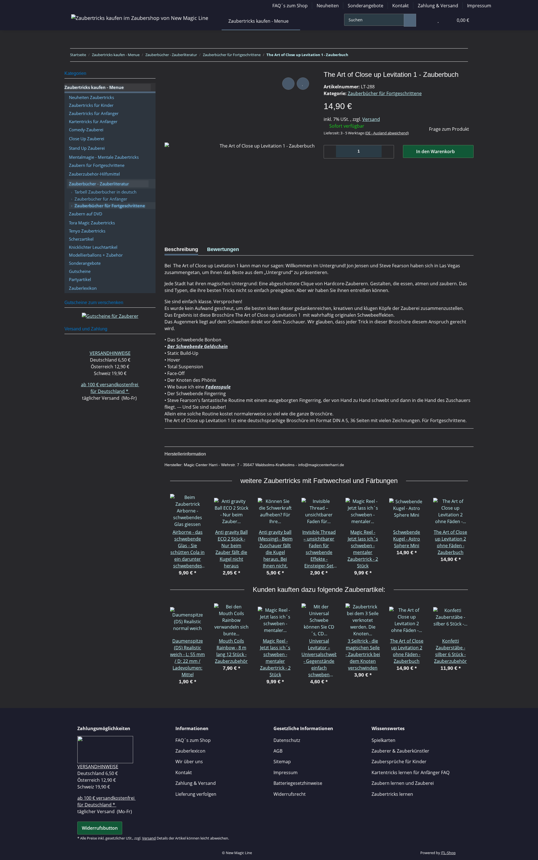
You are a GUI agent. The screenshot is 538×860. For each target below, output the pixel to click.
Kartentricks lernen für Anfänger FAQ (410, 772)
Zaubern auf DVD (85, 214)
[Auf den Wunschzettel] (303, 83)
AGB (277, 751)
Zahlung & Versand (438, 6)
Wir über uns (189, 761)
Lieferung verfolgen (195, 794)
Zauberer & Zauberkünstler (400, 751)
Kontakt (400, 6)
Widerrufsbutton (100, 828)
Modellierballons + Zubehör (96, 255)
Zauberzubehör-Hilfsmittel (94, 174)
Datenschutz (286, 740)
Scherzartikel (81, 239)
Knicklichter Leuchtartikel (93, 247)
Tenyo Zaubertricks (87, 231)
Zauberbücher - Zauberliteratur (99, 184)
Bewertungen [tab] (223, 249)
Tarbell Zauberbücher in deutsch (105, 192)
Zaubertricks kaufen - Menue (94, 87)
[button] (427, 20)
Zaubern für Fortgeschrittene (96, 165)
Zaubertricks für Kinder (91, 105)
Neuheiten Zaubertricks (91, 97)
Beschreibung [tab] (181, 249)
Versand (371, 119)
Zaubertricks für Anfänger (94, 113)
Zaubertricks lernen (392, 794)
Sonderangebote (365, 6)
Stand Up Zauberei (87, 148)
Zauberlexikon (83, 288)
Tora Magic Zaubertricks (92, 223)
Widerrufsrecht (289, 794)
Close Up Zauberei (86, 138)
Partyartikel (80, 279)
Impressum (479, 6)
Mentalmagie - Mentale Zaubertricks (104, 157)
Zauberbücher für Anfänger (101, 199)
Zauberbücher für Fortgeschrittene (385, 93)
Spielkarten (383, 740)
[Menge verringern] (330, 151)
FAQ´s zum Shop (290, 6)
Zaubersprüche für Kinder (399, 761)
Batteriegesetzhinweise (297, 783)
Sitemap (282, 761)
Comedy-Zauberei (86, 129)
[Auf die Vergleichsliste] (288, 83)
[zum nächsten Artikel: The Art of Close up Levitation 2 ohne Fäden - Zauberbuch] (462, 55)
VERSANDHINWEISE (110, 353)
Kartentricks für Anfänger (93, 121)
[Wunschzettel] (438, 20)
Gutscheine (80, 271)
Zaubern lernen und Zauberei (403, 783)
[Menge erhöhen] (387, 151)
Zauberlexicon (190, 751)
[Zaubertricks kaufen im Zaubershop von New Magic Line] (139, 18)
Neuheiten (328, 6)
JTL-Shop (448, 852)
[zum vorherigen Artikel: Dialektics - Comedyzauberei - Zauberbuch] (449, 55)
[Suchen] (410, 20)
